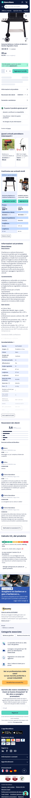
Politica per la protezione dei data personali (14, 792)
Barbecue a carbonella (8, 627)
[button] (7, 349)
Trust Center (5, 794)
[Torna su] (24, 771)
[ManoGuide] (25, 793)
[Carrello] (26, 2)
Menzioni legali (5, 789)
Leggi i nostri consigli (20, 601)
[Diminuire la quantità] (3, 71)
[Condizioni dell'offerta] (27, 65)
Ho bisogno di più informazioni (12, 121)
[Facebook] (7, 751)
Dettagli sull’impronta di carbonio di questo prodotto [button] (13, 567)
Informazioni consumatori (9, 796)
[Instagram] (11, 751)
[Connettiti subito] (22, 2)
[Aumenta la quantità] (10, 71)
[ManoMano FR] (2, 770)
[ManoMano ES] (15, 770)
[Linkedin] (2, 751)
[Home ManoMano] (10, 2)
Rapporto (21, 796)
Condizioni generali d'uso (17, 794)
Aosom (9, 128)
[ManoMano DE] (11, 770)
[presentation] (26, 568)
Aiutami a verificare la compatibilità (13, 112)
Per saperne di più (17, 722)
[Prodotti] (2, 7)
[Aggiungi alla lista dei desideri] (26, 39)
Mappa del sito (20, 787)
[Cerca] (6, 6)
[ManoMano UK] (7, 770)
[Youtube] (15, 751)
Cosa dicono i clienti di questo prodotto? (12, 117)
